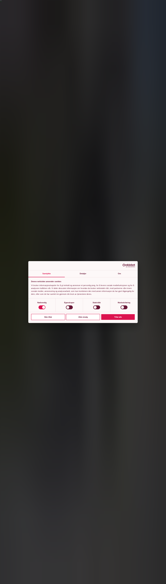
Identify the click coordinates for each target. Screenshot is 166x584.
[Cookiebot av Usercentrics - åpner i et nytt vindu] (124, 265)
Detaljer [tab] (83, 273)
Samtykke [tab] (46, 273)
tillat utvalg (83, 317)
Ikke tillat (48, 317)
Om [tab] (119, 273)
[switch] (69, 307)
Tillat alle (118, 317)
